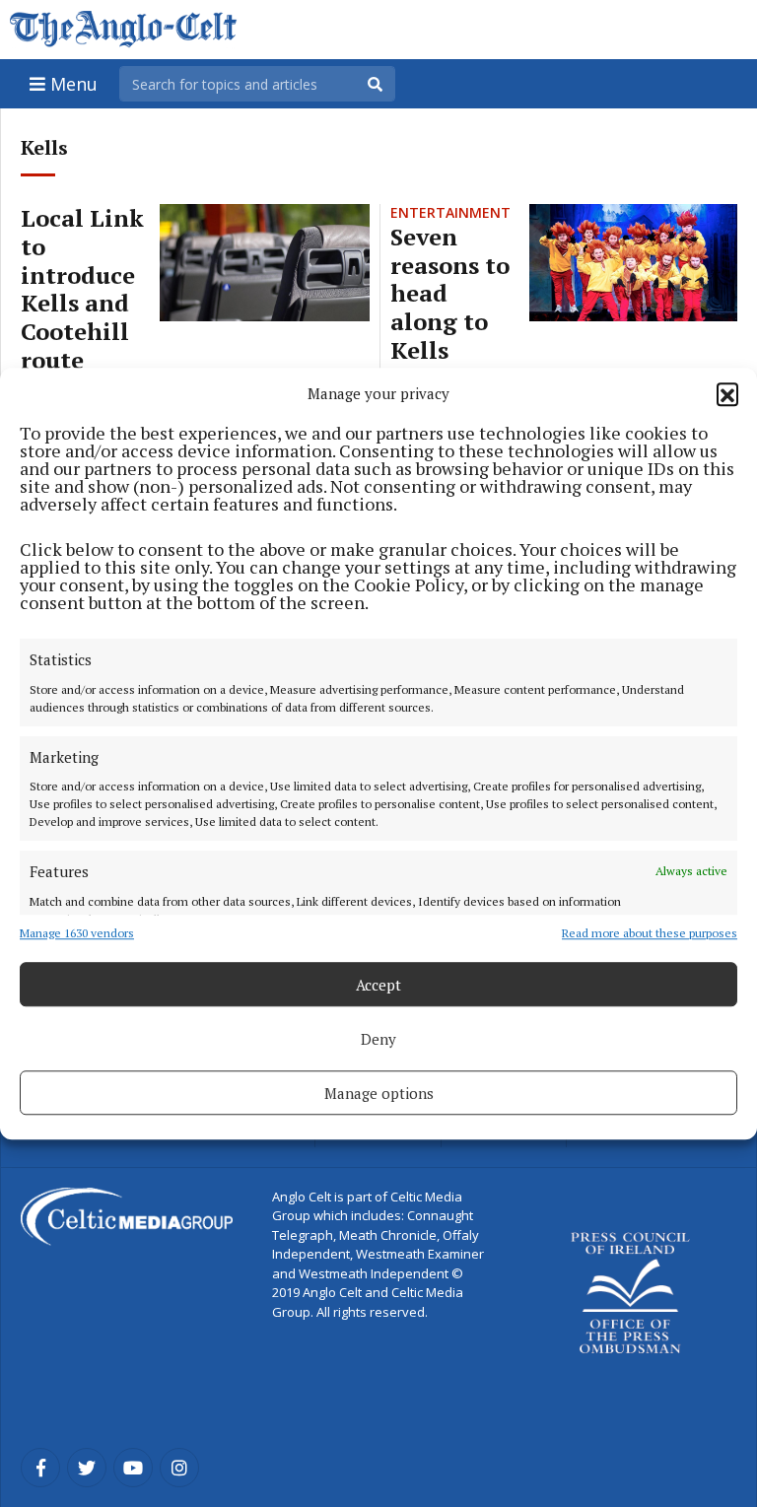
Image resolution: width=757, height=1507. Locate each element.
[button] (727, 393)
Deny (378, 1039)
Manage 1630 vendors (77, 932)
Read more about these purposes (649, 932)
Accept (378, 984)
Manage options (379, 1093)
